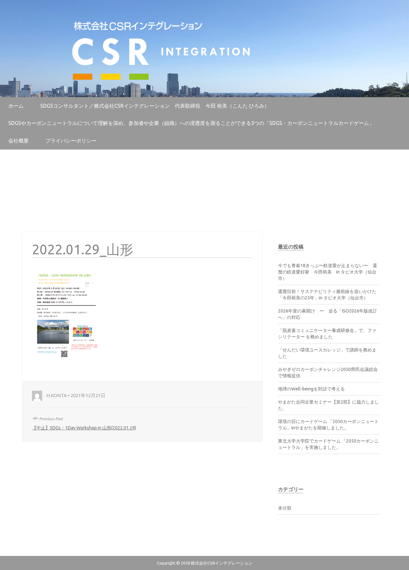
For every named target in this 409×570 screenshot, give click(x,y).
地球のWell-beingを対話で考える (311, 388)
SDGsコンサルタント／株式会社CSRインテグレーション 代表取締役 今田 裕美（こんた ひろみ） (154, 106)
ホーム (16, 106)
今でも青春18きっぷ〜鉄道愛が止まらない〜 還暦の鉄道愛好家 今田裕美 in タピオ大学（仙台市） (327, 272)
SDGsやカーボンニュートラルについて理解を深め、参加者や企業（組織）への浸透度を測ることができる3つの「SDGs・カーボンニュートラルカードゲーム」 (191, 123)
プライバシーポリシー (70, 140)
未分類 (284, 508)
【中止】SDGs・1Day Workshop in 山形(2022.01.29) (84, 427)
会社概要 (18, 140)
